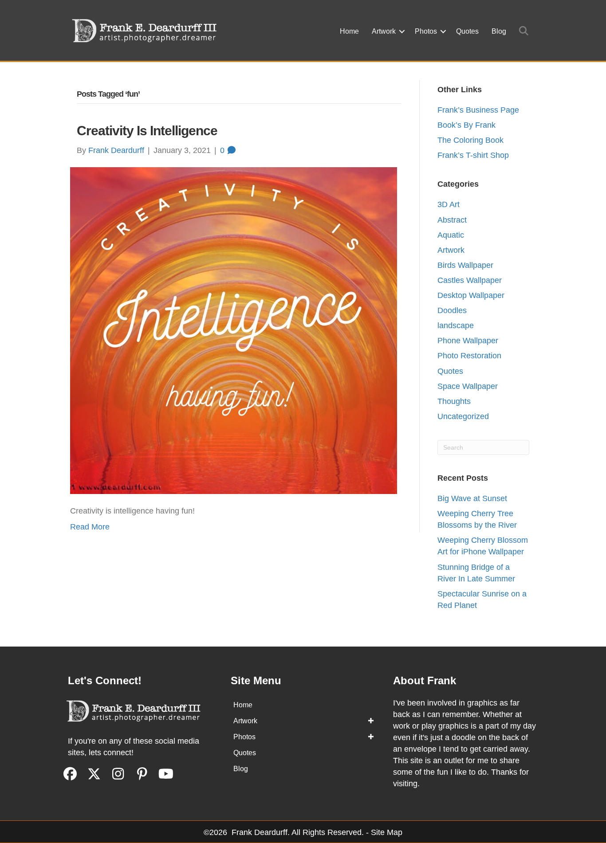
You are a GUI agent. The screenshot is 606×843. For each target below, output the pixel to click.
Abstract (452, 220)
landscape (455, 325)
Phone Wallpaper (467, 340)
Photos (426, 31)
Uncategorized (463, 416)
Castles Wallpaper (469, 280)
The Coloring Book (470, 140)
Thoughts (454, 401)
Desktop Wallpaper (470, 295)
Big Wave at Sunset (472, 498)
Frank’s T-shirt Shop (473, 155)
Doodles (452, 310)
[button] (402, 31)
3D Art (448, 204)
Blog (499, 31)
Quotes (467, 31)
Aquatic (450, 235)
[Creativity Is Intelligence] (233, 329)
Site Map (386, 832)
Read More (90, 526)
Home (349, 31)
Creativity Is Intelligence (147, 130)
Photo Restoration (469, 355)
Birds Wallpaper (465, 265)
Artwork (384, 31)
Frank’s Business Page (478, 110)
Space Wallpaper (467, 386)
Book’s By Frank (466, 125)
